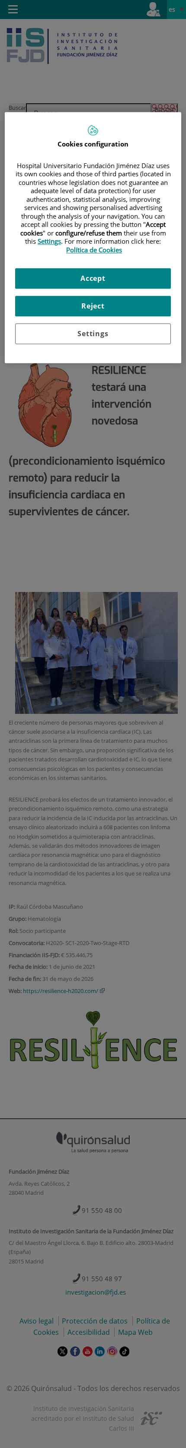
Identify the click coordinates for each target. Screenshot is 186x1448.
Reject (93, 306)
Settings (92, 334)
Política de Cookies (94, 249)
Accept (93, 278)
